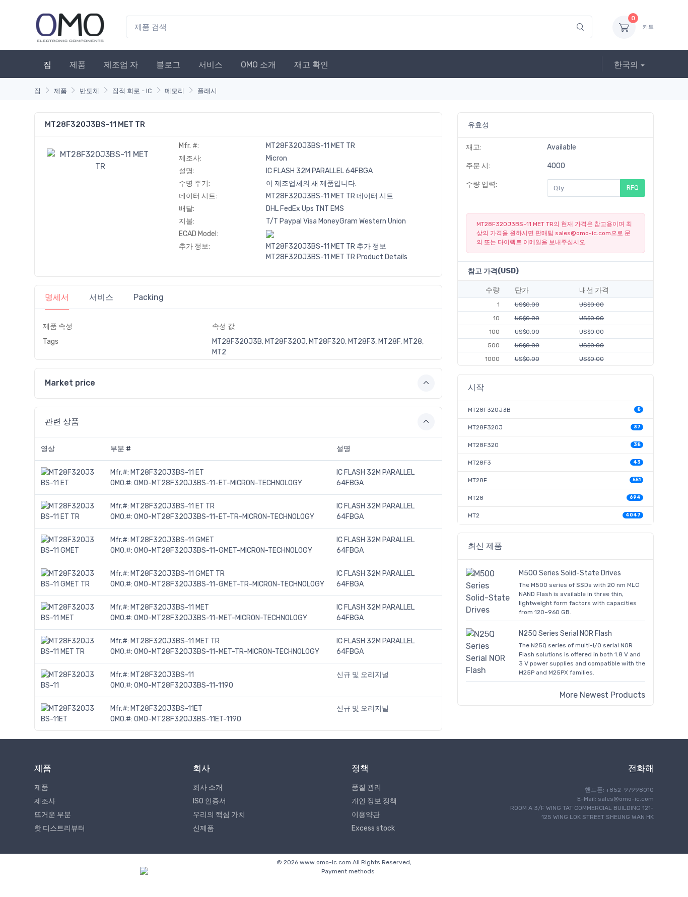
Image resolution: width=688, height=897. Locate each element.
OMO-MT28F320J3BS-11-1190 (183, 685)
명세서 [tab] (57, 297)
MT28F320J (485, 427)
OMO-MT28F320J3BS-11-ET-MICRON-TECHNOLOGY (218, 483)
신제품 (203, 828)
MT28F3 (479, 462)
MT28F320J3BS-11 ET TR (172, 506)
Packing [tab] (148, 297)
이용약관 (366, 814)
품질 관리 (366, 787)
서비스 (210, 64)
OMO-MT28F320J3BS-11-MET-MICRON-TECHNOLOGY (220, 618)
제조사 (44, 801)
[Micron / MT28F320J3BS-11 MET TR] (100, 160)
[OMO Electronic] (70, 27)
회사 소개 (208, 787)
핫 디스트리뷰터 (59, 828)
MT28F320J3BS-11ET (166, 708)
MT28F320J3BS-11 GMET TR (177, 573)
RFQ (633, 187)
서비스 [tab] (101, 297)
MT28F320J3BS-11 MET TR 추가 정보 (326, 246)
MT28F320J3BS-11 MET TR (175, 641)
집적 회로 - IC (132, 91)
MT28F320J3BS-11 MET (169, 607)
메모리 (174, 91)
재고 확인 (311, 64)
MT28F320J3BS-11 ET (167, 472)
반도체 (89, 91)
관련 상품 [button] (62, 421)
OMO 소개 (258, 64)
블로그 (168, 64)
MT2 (473, 515)
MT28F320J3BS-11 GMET (172, 540)
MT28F (477, 480)
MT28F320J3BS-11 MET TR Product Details (336, 257)
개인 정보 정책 (374, 801)
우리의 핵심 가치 (219, 814)
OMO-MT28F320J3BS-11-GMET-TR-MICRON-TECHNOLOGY (229, 584)
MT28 (476, 497)
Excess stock (373, 828)
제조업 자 (121, 64)
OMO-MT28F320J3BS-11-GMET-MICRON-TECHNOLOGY (223, 550)
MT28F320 (483, 444)
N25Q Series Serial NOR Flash (565, 633)
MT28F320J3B (489, 409)
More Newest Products (602, 695)
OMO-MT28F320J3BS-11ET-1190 (187, 719)
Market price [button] (70, 383)
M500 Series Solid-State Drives (570, 573)
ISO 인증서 (209, 801)
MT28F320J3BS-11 (162, 674)
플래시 (207, 91)
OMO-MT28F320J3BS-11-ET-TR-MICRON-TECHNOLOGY (224, 516)
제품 (78, 64)
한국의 (626, 64)
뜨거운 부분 (52, 814)
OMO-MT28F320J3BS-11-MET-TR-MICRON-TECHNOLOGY (226, 651)
